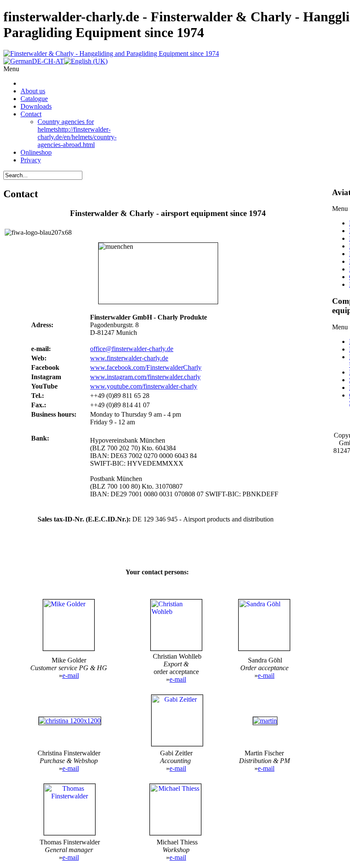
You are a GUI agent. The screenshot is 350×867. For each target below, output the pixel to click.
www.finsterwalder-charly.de (129, 358)
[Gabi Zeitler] (177, 743)
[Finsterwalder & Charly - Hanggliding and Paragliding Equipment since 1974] (111, 53)
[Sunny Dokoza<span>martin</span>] (265, 720)
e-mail (70, 675)
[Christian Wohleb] (176, 625)
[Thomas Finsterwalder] (70, 832)
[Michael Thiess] (175, 832)
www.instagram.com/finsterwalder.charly (145, 376)
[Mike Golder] (68, 625)
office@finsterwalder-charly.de (131, 348)
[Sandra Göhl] (264, 625)
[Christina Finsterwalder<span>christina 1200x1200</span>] (69, 720)
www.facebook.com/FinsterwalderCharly (145, 367)
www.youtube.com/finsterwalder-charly (143, 386)
